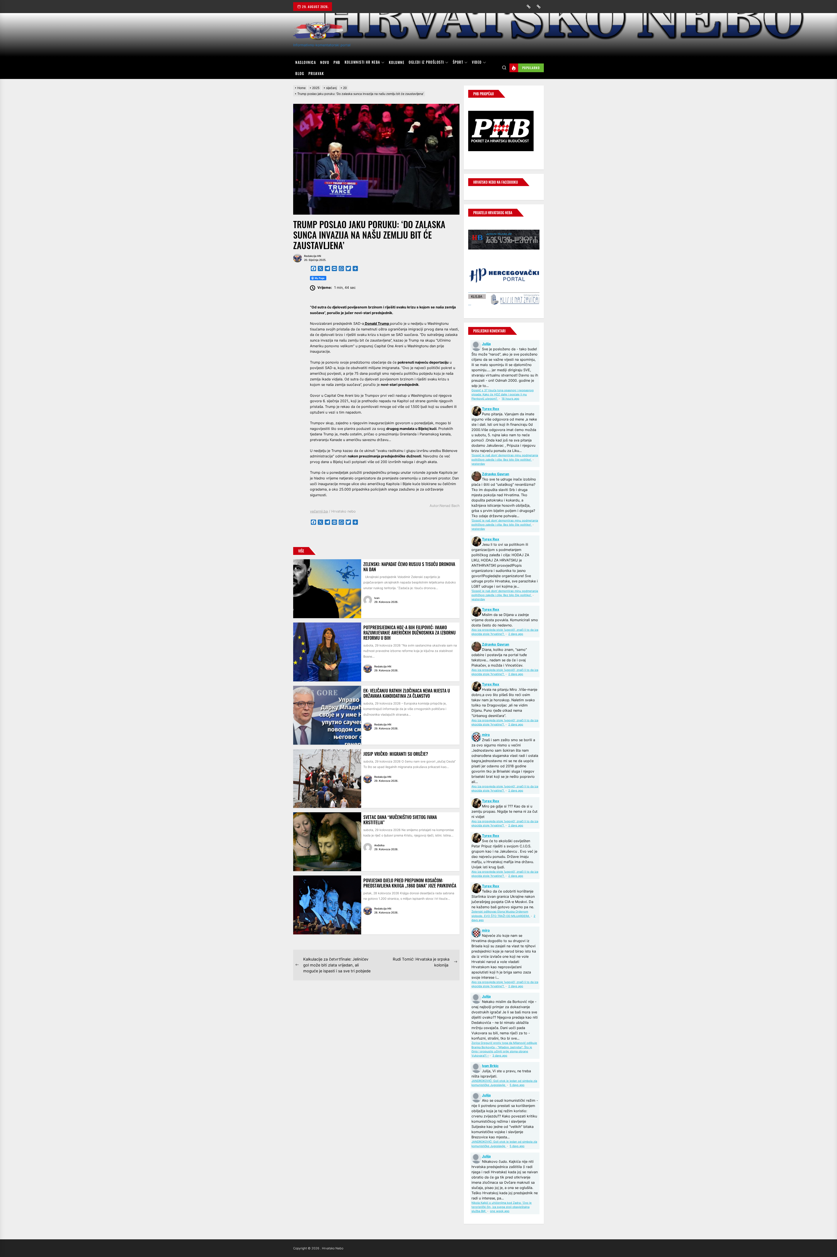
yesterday (478, 463)
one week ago (499, 1211)
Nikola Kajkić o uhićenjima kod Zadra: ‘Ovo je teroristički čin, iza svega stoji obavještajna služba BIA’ (501, 1207)
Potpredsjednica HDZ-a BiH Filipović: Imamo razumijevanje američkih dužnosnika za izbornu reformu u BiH (409, 632)
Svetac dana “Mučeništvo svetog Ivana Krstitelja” (400, 820)
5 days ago (517, 1085)
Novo (324, 62)
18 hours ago (510, 398)
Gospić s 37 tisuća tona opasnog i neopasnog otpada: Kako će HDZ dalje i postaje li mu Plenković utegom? (502, 394)
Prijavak (316, 73)
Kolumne (397, 62)
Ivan (376, 598)
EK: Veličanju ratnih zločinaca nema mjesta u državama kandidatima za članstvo (406, 693)
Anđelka (379, 845)
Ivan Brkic (490, 1066)
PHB (336, 62)
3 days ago (499, 1055)
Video (477, 62)
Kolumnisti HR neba (362, 62)
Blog (299, 73)
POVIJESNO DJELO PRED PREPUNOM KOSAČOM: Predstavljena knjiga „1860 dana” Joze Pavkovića (409, 883)
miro (486, 734)
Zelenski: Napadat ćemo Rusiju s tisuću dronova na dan (409, 567)
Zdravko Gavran (495, 474)
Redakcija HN (312, 256)
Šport (458, 62)
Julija (486, 344)
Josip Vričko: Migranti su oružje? (395, 754)
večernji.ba (319, 511)
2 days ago (515, 634)
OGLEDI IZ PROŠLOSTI (426, 62)
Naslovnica (305, 62)
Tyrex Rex (490, 409)
